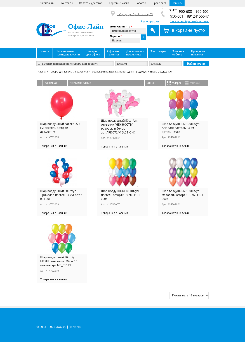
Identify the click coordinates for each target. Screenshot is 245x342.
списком (195, 83)
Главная (41, 71)
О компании (47, 3)
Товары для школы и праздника (68, 71)
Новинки (177, 3)
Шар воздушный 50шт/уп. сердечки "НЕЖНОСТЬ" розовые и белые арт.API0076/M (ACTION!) (119, 126)
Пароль (116, 36)
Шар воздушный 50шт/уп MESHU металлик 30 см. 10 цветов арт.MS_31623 (58, 261)
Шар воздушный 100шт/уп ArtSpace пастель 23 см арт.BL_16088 (180, 128)
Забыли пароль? (143, 37)
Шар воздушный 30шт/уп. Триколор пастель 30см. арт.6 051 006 (61, 195)
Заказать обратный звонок (189, 21)
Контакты (67, 3)
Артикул (51, 83)
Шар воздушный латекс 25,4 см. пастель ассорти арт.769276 (60, 128)
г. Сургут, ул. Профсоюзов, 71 (135, 14)
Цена (150, 83)
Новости (140, 3)
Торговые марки (119, 3)
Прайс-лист (159, 3)
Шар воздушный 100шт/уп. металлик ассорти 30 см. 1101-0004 (183, 195)
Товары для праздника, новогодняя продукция (118, 71)
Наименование (80, 83)
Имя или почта (121, 26)
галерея (177, 83)
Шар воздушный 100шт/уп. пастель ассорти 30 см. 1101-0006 (121, 195)
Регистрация (150, 21)
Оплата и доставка (90, 3)
